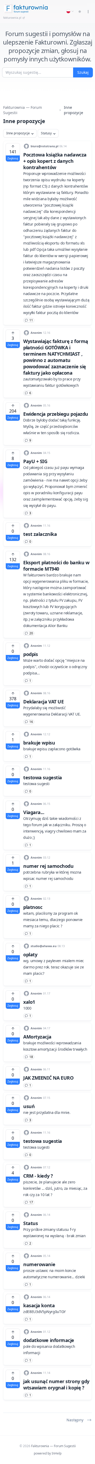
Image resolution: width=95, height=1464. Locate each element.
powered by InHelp (47, 1453)
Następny (74, 1419)
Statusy (46, 133)
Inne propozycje (18, 133)
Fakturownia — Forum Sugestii (22, 110)
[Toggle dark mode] (79, 11)
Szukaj (83, 72)
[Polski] (70, 11)
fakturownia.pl (12, 17)
